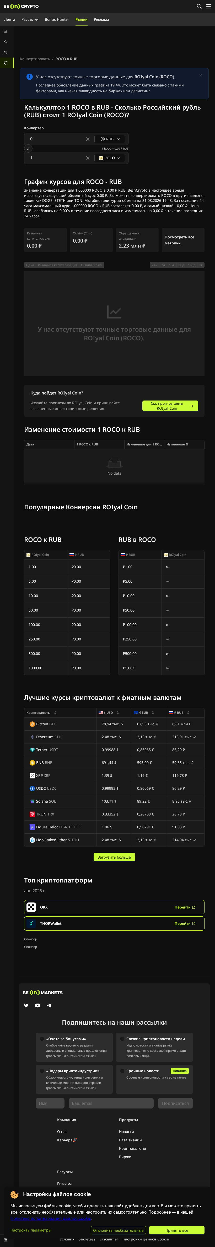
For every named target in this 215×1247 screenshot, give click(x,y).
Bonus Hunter (57, 19)
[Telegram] (49, 1006)
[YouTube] (38, 1006)
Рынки (82, 19)
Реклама (101, 19)
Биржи (125, 1156)
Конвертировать (35, 58)
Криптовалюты (132, 1148)
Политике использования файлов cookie (50, 1218)
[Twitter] (26, 1006)
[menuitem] (7, 31)
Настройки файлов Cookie (145, 1238)
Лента (9, 19)
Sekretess (87, 1238)
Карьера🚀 (67, 1139)
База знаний (130, 1139)
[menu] (7, 47)
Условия (67, 1238)
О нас (62, 1131)
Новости (126, 1131)
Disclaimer (109, 1238)
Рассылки (30, 19)
